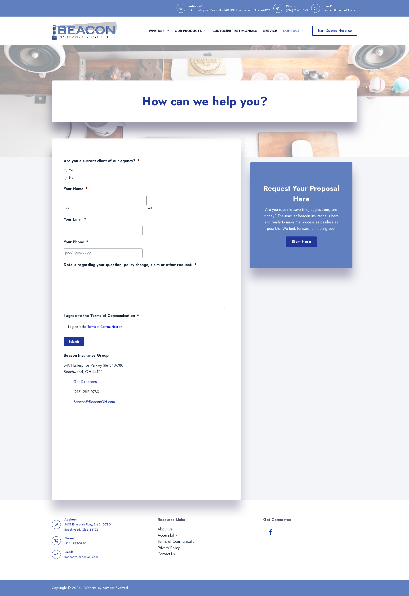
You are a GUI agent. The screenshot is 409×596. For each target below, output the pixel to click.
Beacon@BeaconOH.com (340, 10)
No (71, 177)
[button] (301, 241)
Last (149, 208)
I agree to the (95, 326)
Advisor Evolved (115, 587)
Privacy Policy (169, 548)
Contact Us (166, 554)
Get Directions (85, 381)
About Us (165, 529)
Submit (73, 341)
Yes (71, 170)
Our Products (188, 30)
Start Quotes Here (332, 30)
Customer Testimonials (234, 30)
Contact (291, 30)
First (67, 208)
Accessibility (167, 535)
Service (270, 30)
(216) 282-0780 (297, 10)
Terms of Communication (104, 326)
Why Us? (156, 30)
